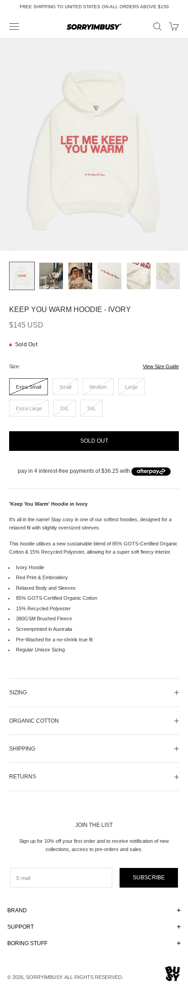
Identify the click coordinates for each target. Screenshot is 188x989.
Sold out (94, 441)
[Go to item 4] (109, 276)
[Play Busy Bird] (173, 974)
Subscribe (149, 877)
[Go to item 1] (22, 276)
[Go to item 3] (80, 276)
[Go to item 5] (138, 276)
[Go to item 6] (168, 276)
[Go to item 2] (51, 276)
